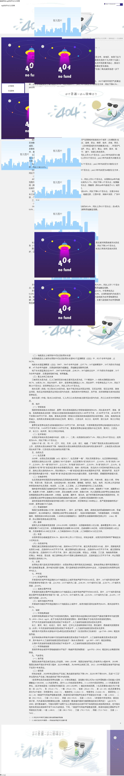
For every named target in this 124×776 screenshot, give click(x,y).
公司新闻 (11, 86)
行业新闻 (11, 91)
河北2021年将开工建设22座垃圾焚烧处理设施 (48, 717)
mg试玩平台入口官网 (8, 5)
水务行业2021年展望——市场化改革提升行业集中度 (50, 720)
